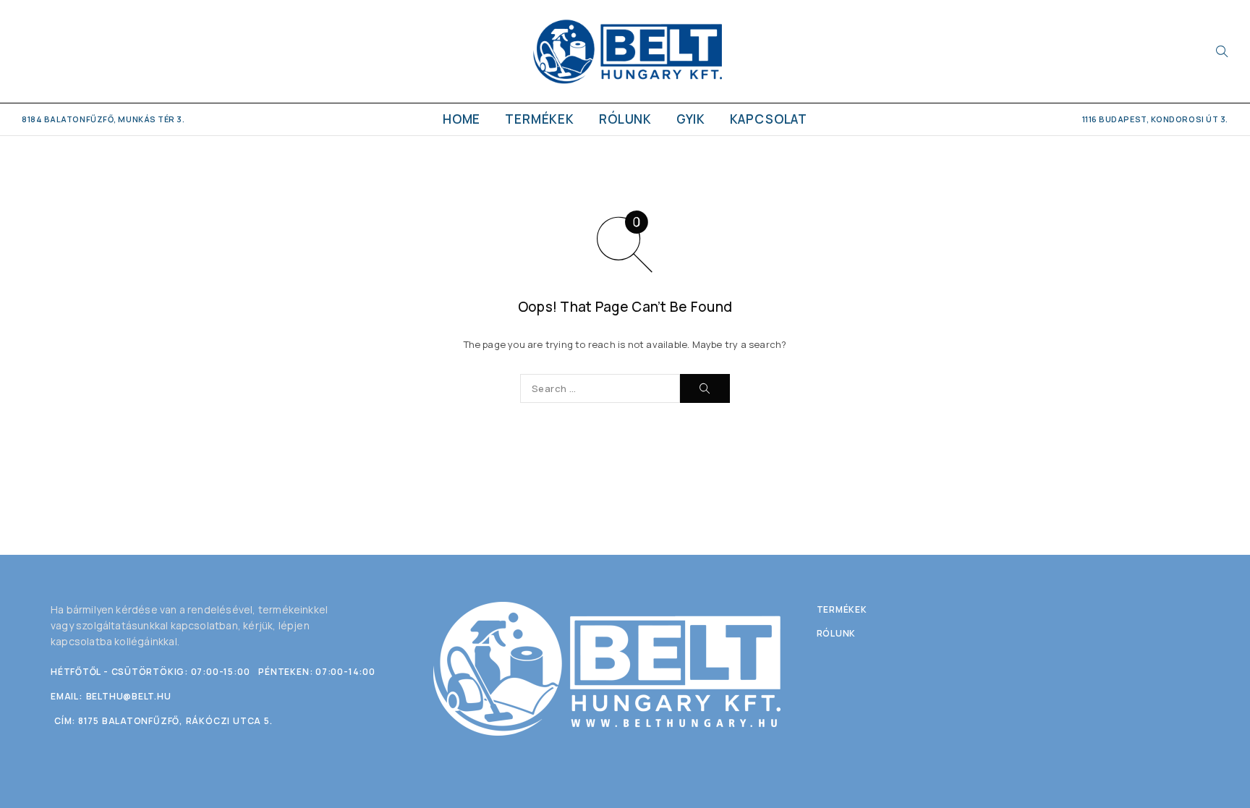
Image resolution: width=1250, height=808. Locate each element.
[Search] (1222, 51)
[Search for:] (600, 388)
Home (461, 119)
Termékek (539, 119)
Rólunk (625, 119)
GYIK (690, 119)
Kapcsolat (769, 119)
